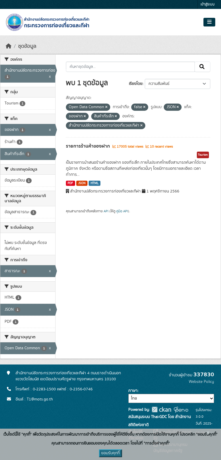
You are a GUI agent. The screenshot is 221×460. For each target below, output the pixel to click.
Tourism (203, 155)
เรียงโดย (135, 84)
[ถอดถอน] (106, 107)
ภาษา (133, 391)
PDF (70, 183)
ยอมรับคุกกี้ (110, 453)
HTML (95, 183)
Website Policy (201, 382)
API (106, 211)
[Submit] (202, 67)
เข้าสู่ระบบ (208, 4)
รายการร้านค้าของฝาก (88, 146)
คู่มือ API (122, 211)
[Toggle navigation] (209, 22)
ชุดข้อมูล (27, 46)
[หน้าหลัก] (9, 46)
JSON (81, 183)
